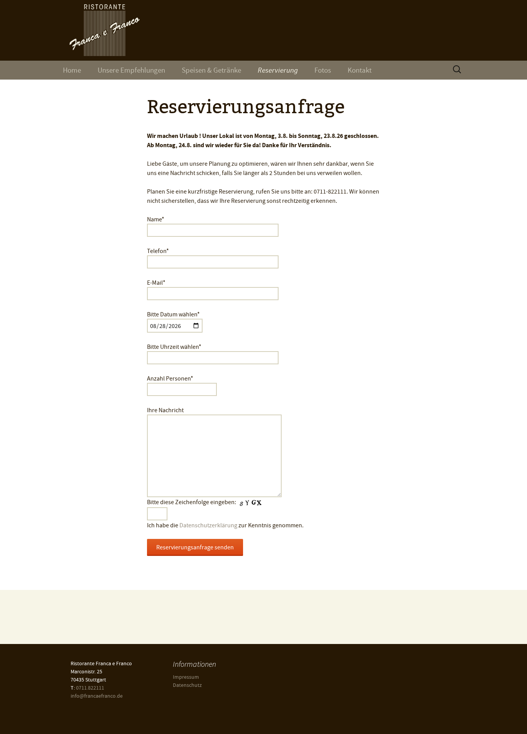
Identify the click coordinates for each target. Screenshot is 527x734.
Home (72, 70)
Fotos (322, 70)
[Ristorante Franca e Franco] (263, 30)
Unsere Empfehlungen (131, 70)
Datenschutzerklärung (208, 525)
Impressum (186, 676)
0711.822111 (90, 687)
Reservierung (278, 70)
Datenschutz (187, 684)
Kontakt (360, 70)
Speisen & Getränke (211, 70)
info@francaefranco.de (97, 695)
